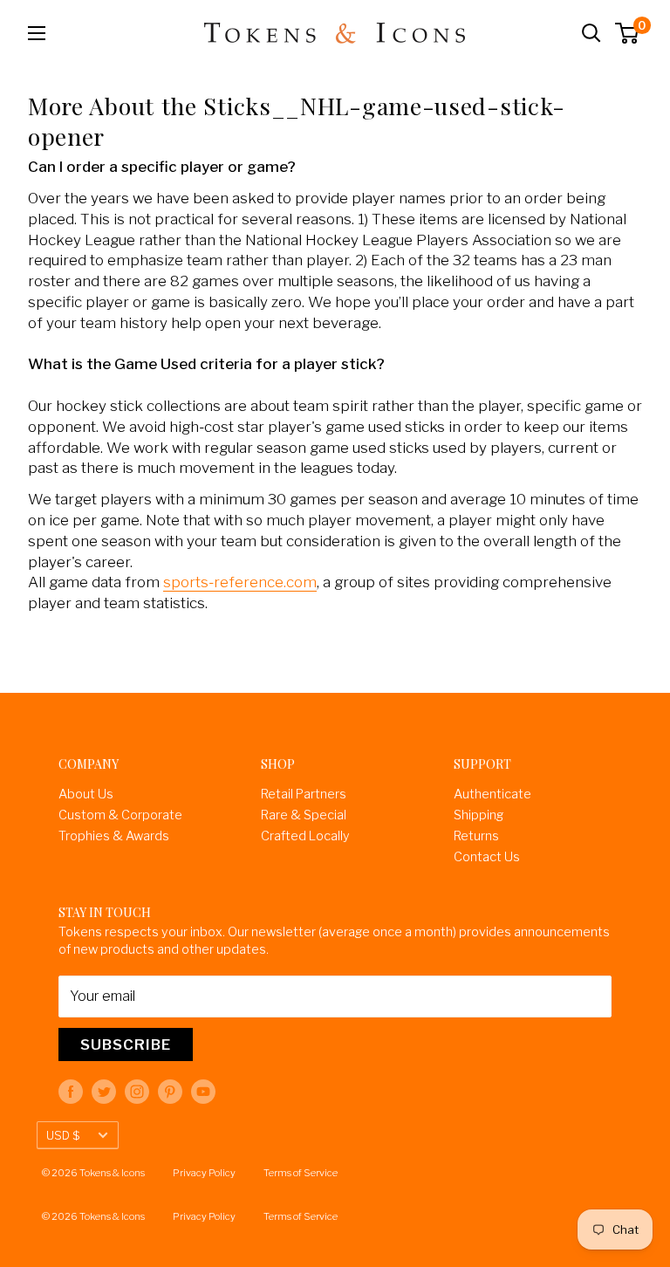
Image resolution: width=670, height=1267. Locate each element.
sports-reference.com (240, 582)
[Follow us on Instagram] (137, 1091)
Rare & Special (303, 815)
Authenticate (492, 794)
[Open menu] (36, 33)
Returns (476, 836)
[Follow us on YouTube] (203, 1091)
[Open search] (591, 33)
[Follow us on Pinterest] (170, 1091)
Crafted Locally (305, 836)
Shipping (478, 815)
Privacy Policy (204, 1173)
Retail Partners (303, 794)
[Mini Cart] (628, 33)
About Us (85, 794)
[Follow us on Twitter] (104, 1091)
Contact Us (487, 857)
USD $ (62, 1135)
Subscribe (125, 1044)
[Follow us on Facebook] (70, 1091)
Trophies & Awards (113, 836)
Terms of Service (300, 1173)
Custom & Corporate (120, 815)
